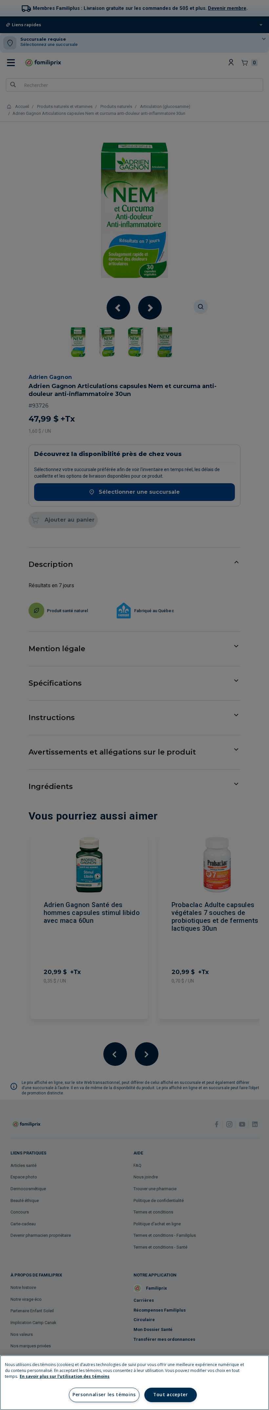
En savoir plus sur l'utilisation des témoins (65, 1376)
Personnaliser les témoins (104, 1395)
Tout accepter (170, 1395)
